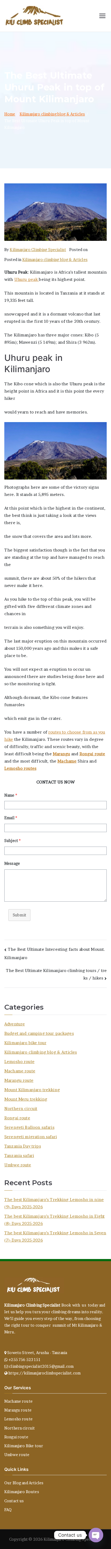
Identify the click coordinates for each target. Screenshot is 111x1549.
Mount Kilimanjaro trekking (32, 1089)
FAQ (8, 1509)
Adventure (14, 1023)
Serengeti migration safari (30, 1136)
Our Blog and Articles (23, 1483)
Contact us (14, 1501)
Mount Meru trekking (25, 1099)
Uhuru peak (26, 279)
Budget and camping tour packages (39, 1033)
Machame (67, 761)
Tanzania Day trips (22, 1146)
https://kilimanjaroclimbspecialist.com (44, 1373)
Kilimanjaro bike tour (25, 1042)
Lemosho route (19, 1061)
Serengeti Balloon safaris (29, 1127)
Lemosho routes (20, 768)
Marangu (61, 753)
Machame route (19, 1070)
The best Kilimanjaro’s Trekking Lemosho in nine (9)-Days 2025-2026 (54, 1203)
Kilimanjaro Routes (21, 1491)
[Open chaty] (96, 1535)
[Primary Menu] (102, 16)
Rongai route (92, 753)
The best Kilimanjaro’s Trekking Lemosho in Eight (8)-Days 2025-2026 (54, 1220)
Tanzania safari (19, 1155)
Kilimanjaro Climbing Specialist (38, 249)
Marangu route (18, 1080)
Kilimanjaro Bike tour (23, 1445)
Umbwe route (17, 1164)
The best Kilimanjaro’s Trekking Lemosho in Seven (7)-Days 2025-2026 (55, 1236)
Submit (19, 914)
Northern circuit (20, 1108)
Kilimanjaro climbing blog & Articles (55, 259)
